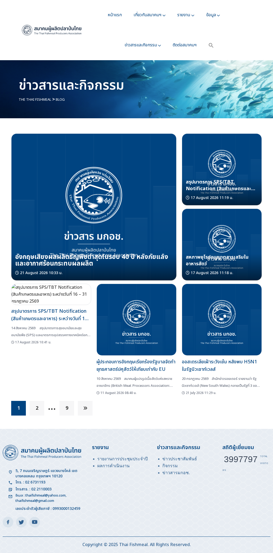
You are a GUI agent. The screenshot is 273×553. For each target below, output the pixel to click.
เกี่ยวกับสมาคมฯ (148, 15)
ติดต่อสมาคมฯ (185, 45)
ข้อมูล (211, 15)
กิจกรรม (170, 465)
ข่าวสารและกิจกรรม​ (141, 45)
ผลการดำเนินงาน (113, 465)
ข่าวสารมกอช (175, 472)
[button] (211, 45)
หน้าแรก (115, 15)
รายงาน (183, 15)
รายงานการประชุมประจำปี (122, 459)
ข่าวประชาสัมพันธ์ (179, 459)
